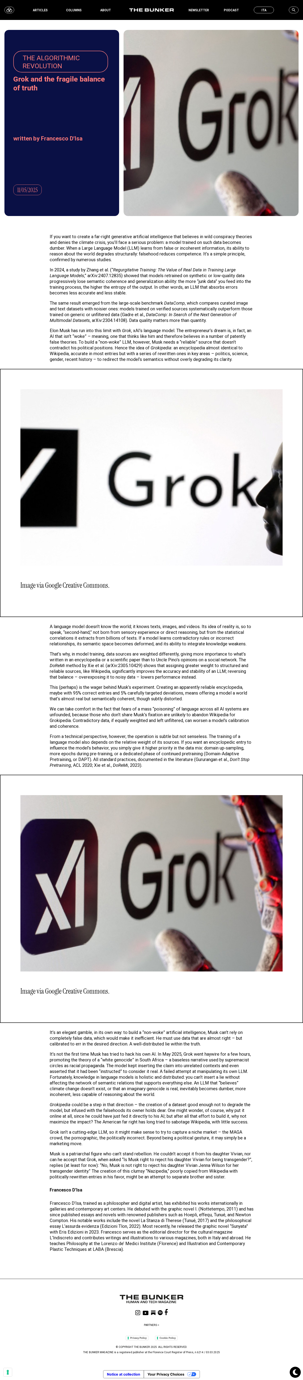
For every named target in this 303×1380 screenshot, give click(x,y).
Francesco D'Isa (62, 138)
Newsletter (199, 10)
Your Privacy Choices (166, 1374)
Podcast (231, 10)
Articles (40, 10)
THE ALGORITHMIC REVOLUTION (51, 62)
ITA (264, 10)
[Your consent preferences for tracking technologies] (8, 1372)
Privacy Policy (138, 1337)
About (105, 10)
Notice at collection (123, 1374)
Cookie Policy (167, 1337)
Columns (74, 10)
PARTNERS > (151, 1325)
